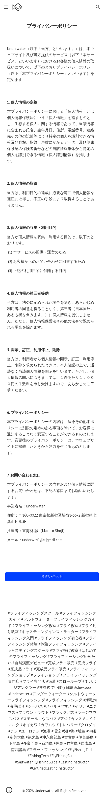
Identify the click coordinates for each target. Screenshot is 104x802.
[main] (52, 25)
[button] (6, 7)
